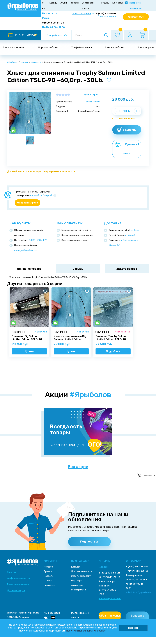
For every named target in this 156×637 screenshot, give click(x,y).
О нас (44, 6)
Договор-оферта (16, 590)
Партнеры (76, 580)
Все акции (78, 467)
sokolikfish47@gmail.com (138, 592)
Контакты (117, 3)
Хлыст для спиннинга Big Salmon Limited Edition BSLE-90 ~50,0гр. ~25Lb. (70, 339)
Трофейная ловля (81, 47)
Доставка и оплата (88, 6)
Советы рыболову (81, 576)
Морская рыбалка (48, 47)
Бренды (53, 3)
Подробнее (113, 351)
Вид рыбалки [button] (54, 35)
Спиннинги (36, 62)
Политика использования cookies (86, 630)
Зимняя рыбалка (114, 47)
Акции (63, 3)
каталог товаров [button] (25, 35)
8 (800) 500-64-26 (53, 22)
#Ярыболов (12, 62)
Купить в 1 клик (131, 149)
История (48, 566)
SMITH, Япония (93, 101)
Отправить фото (27, 202)
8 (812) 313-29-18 (106, 13)
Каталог (24, 62)
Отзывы (105, 3)
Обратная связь (110, 615)
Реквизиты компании (18, 584)
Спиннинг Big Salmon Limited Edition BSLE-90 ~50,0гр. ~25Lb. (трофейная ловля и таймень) (29, 339)
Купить (29, 351)
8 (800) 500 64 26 (38, 240)
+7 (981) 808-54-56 (137, 571)
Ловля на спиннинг (13, 47)
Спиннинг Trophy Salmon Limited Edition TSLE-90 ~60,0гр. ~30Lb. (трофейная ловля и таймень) (111, 339)
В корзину (129, 129)
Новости (74, 3)
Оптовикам (136, 16)
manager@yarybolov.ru (25, 250)
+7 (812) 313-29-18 (109, 577)
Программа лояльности (135, 6)
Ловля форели (145, 47)
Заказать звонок (107, 16)
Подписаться (89, 541)
